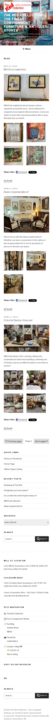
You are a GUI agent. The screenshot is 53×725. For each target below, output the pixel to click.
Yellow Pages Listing (13, 469)
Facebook (22, 172)
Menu (27, 49)
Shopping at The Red (13, 485)
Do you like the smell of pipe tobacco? (20, 496)
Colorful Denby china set (18, 320)
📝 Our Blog (9, 624)
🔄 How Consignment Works (16, 619)
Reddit (9, 181)
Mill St (9, 632)
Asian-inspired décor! (16, 191)
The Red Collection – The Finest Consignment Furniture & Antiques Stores (25, 22)
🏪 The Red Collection (13, 613)
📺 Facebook (9, 637)
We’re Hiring (12, 654)
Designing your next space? (16, 490)
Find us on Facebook (13, 459)
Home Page (9, 464)
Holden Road (12, 628)
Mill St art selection (15, 69)
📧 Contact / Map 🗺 (13, 646)
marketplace (12, 641)
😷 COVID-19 (13, 650)
